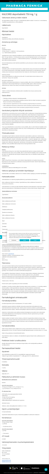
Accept (35, 240)
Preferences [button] (29, 237)
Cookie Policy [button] (34, 236)
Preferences (14, 240)
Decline (24, 240)
